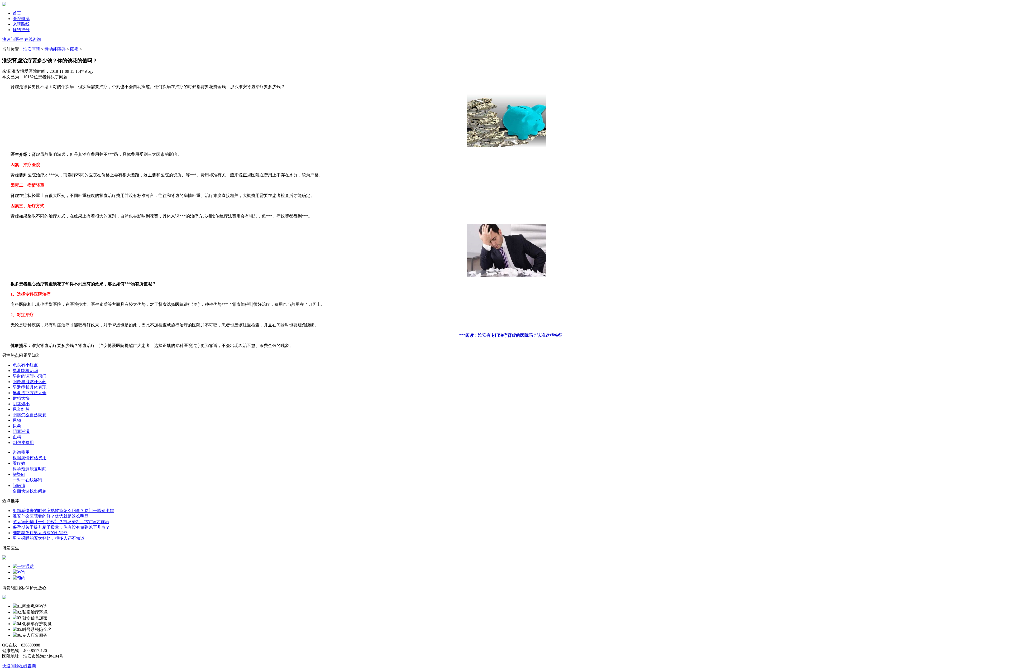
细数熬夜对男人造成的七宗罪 (40, 532)
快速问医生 (12, 39)
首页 (17, 13)
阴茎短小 (21, 404)
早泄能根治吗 (25, 370)
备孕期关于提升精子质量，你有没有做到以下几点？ (61, 527)
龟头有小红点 (25, 365)
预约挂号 (21, 29)
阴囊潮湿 (21, 431)
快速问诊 (10, 666)
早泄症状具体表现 (29, 387)
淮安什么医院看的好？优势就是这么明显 (51, 516)
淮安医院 (31, 49)
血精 (17, 437)
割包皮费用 (23, 442)
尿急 (17, 426)
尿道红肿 (21, 409)
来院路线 (21, 24)
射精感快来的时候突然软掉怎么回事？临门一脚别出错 (63, 510)
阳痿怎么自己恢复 (29, 415)
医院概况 (21, 18)
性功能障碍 (55, 49)
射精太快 (21, 398)
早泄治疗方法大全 (29, 392)
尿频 (17, 420)
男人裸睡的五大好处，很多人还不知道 (48, 538)
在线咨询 (32, 39)
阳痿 (74, 49)
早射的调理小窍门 (29, 376)
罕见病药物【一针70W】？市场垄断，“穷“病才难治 (61, 521)
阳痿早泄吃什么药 (29, 381)
